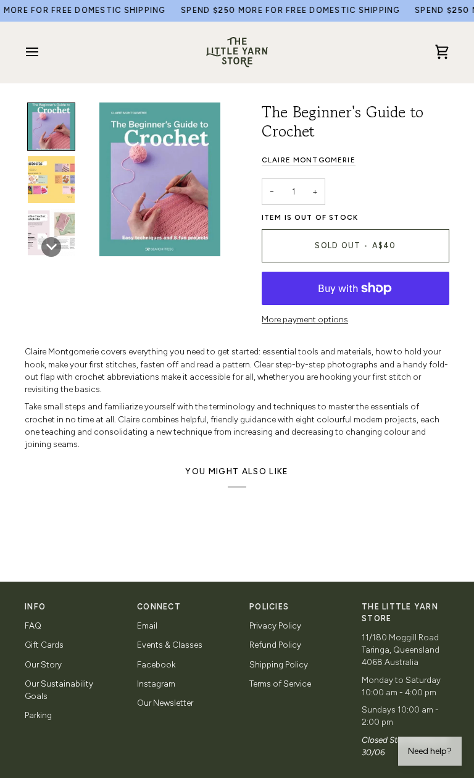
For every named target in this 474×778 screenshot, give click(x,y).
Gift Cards (44, 645)
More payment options (305, 319)
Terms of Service (280, 683)
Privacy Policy (275, 625)
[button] (51, 126)
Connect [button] (159, 606)
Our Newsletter (165, 703)
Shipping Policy (278, 664)
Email (147, 625)
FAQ (33, 625)
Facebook (156, 664)
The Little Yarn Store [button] (400, 612)
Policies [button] (269, 606)
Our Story (43, 664)
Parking (38, 715)
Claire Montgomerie (309, 160)
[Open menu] (43, 52)
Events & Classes (169, 645)
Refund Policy (275, 645)
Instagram (156, 683)
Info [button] (35, 606)
